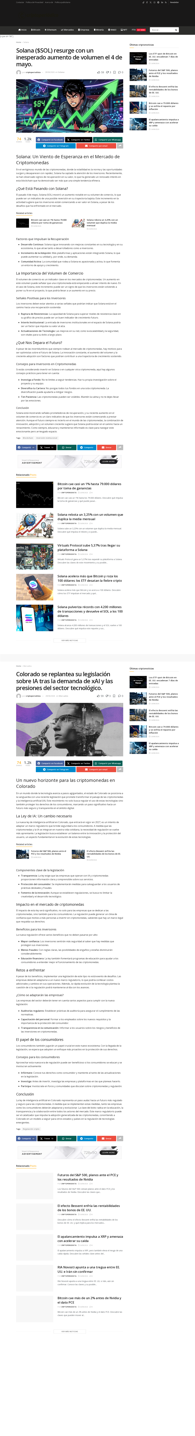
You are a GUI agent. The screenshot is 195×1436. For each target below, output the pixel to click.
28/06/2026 (50, 72)
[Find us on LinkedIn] (162, 2)
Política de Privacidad (34, 2)
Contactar (20, 2)
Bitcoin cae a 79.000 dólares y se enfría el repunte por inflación (163, 106)
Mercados (27, 666)
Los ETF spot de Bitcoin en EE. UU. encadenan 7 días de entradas (163, 56)
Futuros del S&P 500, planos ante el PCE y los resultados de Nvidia (163, 73)
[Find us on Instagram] (154, 2)
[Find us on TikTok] (143, 2)
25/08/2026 (84, 585)
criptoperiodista (33, 72)
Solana (26, 42)
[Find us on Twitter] (151, 2)
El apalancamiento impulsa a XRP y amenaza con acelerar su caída (164, 122)
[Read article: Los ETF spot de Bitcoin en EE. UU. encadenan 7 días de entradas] (138, 58)
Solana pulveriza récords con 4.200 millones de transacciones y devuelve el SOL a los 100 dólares (90, 611)
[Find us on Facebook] (147, 2)
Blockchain (28, 438)
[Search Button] (176, 29)
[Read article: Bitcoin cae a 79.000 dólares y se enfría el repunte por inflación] (138, 108)
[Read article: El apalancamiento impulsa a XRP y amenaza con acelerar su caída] (138, 124)
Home (18, 42)
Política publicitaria (62, 2)
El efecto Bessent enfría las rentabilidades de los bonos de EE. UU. (163, 89)
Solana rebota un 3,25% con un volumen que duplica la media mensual (102, 223)
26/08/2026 (37, 226)
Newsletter (174, 2)
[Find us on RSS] (166, 2)
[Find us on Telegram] (158, 2)
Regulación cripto (31, 1129)
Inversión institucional (46, 438)
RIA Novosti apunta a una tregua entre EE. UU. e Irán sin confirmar (89, 1269)
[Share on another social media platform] (120, 146)
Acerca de (49, 2)
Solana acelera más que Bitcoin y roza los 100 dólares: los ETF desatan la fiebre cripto (90, 578)
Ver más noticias (70, 640)
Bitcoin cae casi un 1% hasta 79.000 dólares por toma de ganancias (49, 221)
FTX (138, 29)
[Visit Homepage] (38, 15)
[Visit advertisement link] (69, 461)
